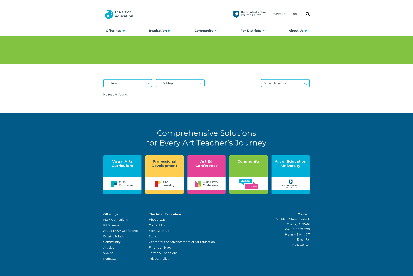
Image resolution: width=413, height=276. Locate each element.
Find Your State (160, 247)
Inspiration (158, 31)
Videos (108, 253)
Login (295, 14)
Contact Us (157, 225)
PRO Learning (113, 225)
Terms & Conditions (163, 253)
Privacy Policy (159, 259)
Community (203, 31)
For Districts (251, 31)
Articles (108, 247)
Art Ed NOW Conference (121, 231)
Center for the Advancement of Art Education (182, 242)
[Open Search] (308, 14)
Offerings (113, 31)
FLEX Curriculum (115, 219)
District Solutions (115, 236)
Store (152, 236)
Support (279, 14)
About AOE (157, 219)
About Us (296, 31)
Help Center (301, 244)
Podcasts (109, 259)
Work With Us (159, 231)
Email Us (303, 239)
